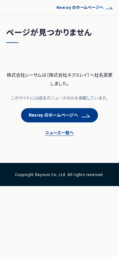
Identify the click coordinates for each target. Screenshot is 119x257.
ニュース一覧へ (59, 132)
